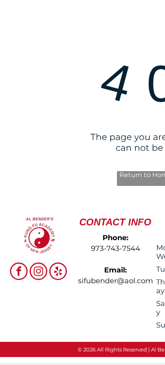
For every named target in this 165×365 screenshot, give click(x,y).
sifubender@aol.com (115, 280)
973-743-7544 (115, 248)
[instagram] (38, 272)
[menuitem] (84, 43)
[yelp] (58, 272)
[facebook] (19, 272)
